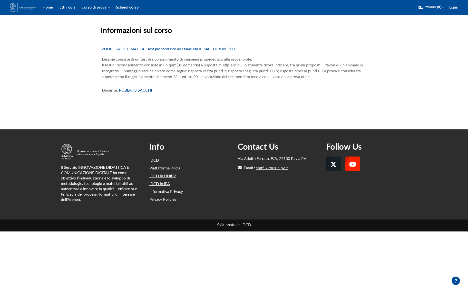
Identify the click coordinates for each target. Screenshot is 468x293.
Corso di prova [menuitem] (94, 7)
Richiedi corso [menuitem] (127, 7)
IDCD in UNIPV (162, 176)
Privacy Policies (162, 199)
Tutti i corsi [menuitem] (67, 7)
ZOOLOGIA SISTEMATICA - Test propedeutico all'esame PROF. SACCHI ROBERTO (168, 49)
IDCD (154, 160)
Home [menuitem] (48, 7)
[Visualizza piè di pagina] (455, 280)
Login (453, 7)
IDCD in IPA (159, 184)
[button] (431, 7)
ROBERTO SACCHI (135, 90)
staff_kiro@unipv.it (272, 168)
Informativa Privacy (166, 192)
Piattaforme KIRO (164, 168)
